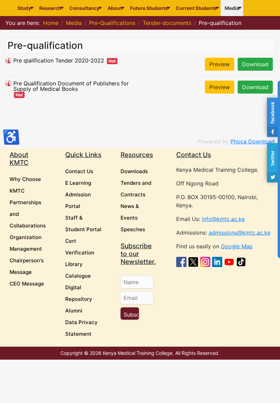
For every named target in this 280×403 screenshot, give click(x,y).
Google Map (237, 246)
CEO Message (27, 283)
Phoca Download (252, 141)
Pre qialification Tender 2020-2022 (58, 60)
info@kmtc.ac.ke (223, 219)
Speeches (133, 229)
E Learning (78, 183)
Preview (219, 64)
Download (255, 64)
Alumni (73, 310)
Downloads (134, 171)
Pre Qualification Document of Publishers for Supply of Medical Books (71, 86)
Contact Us (79, 171)
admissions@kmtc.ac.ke (239, 232)
